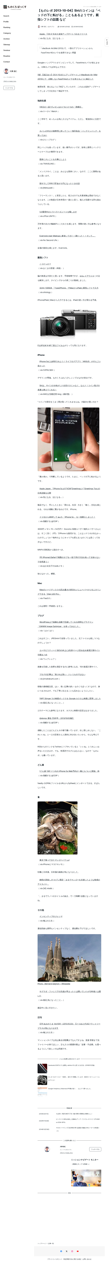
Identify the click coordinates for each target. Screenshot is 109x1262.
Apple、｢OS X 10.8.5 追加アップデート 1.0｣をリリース (63, 34)
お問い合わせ (86, 1259)
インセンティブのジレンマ (50, 916)
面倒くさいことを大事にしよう (52, 159)
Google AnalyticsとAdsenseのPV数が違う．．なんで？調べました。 (70, 1088)
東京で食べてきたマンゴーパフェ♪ (54, 860)
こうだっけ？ (45, 264)
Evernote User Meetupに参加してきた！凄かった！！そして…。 (67, 236)
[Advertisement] (69, 1216)
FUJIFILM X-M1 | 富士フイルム (51, 345)
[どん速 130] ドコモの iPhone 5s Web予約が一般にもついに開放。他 (69, 771)
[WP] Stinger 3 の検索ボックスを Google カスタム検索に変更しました (70, 698)
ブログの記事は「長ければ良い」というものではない (62, 674)
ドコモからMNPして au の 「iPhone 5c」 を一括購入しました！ (67, 517)
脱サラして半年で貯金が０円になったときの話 (59, 183)
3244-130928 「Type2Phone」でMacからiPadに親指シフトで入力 (68, 288)
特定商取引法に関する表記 (72, 1259)
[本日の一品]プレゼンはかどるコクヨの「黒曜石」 (61, 107)
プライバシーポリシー (54, 1259)
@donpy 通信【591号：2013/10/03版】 (56, 718)
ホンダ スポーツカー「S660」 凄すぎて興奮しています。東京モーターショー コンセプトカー (74, 1078)
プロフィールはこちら (9, 81)
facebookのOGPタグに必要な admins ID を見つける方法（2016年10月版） (72, 1065)
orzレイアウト (86, 276)
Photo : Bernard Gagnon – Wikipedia (54, 984)
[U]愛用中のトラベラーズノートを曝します (58, 212)
